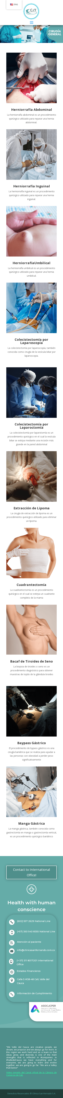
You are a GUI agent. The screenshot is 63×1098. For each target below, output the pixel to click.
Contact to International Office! (31, 872)
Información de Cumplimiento (34, 993)
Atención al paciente (29, 941)
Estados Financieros (29, 971)
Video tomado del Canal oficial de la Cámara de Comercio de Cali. (31, 1073)
